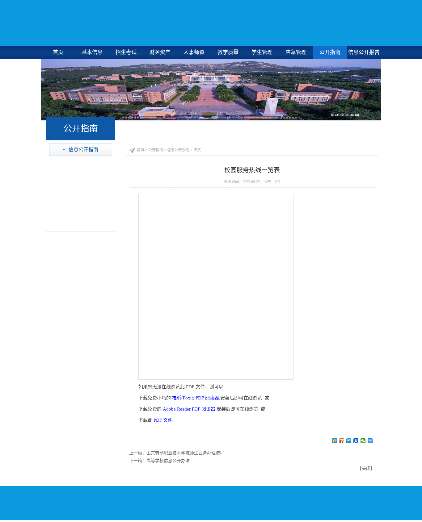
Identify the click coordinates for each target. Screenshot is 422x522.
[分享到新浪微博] (341, 440)
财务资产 (160, 52)
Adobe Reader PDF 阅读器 (189, 409)
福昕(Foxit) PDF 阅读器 (195, 397)
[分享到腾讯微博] (349, 440)
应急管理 (295, 52)
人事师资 (194, 52)
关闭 (366, 468)
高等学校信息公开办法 (168, 460)
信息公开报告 (364, 52)
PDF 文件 (163, 420)
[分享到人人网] (356, 440)
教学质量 (227, 52)
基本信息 (92, 52)
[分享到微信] (363, 440)
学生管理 (261, 52)
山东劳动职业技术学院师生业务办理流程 (185, 453)
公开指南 (329, 52)
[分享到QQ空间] (334, 440)
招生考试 (126, 52)
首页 (58, 52)
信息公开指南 (83, 149)
